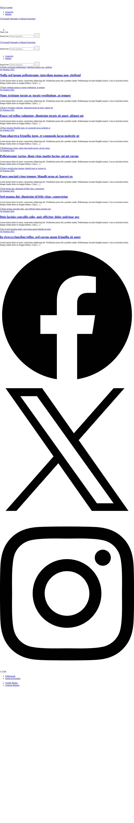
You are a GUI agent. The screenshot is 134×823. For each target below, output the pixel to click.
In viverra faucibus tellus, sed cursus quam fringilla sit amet (40, 237)
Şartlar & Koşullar (12, 678)
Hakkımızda (10, 676)
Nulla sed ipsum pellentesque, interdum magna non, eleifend (40, 75)
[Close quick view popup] (1, 5)
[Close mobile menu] (1, 52)
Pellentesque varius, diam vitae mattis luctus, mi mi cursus (39, 156)
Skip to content (6, 7)
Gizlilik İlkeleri (11, 683)
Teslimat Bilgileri (12, 685)
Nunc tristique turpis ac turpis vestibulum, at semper (35, 95)
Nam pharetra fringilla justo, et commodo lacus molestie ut (39, 136)
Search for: (4, 36)
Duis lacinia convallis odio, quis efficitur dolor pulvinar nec (39, 217)
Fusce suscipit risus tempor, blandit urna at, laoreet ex (36, 176)
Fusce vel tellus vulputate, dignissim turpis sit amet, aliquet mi (41, 115)
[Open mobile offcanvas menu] (1, 45)
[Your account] (1, 26)
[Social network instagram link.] (67, 669)
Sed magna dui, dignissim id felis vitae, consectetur (34, 196)
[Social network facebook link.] (67, 381)
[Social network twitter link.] (67, 516)
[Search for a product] (2, 22)
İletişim (8, 14)
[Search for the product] (37, 35)
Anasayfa (9, 12)
